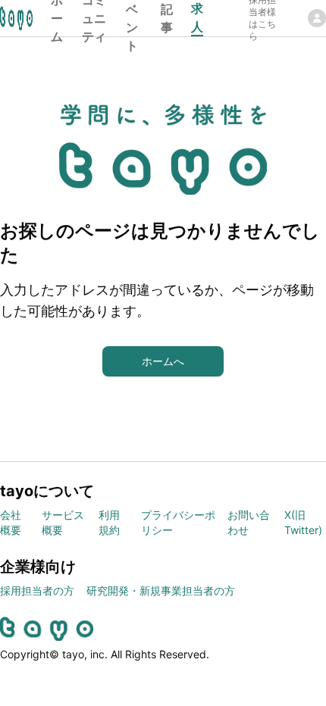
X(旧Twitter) (303, 522)
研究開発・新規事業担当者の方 (160, 590)
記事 (167, 18)
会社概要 (10, 522)
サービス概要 (63, 522)
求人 (197, 17)
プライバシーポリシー (178, 522)
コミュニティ (94, 18)
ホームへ (163, 361)
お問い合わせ (248, 522)
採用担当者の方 (37, 590)
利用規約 (109, 522)
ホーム (57, 18)
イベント (132, 18)
